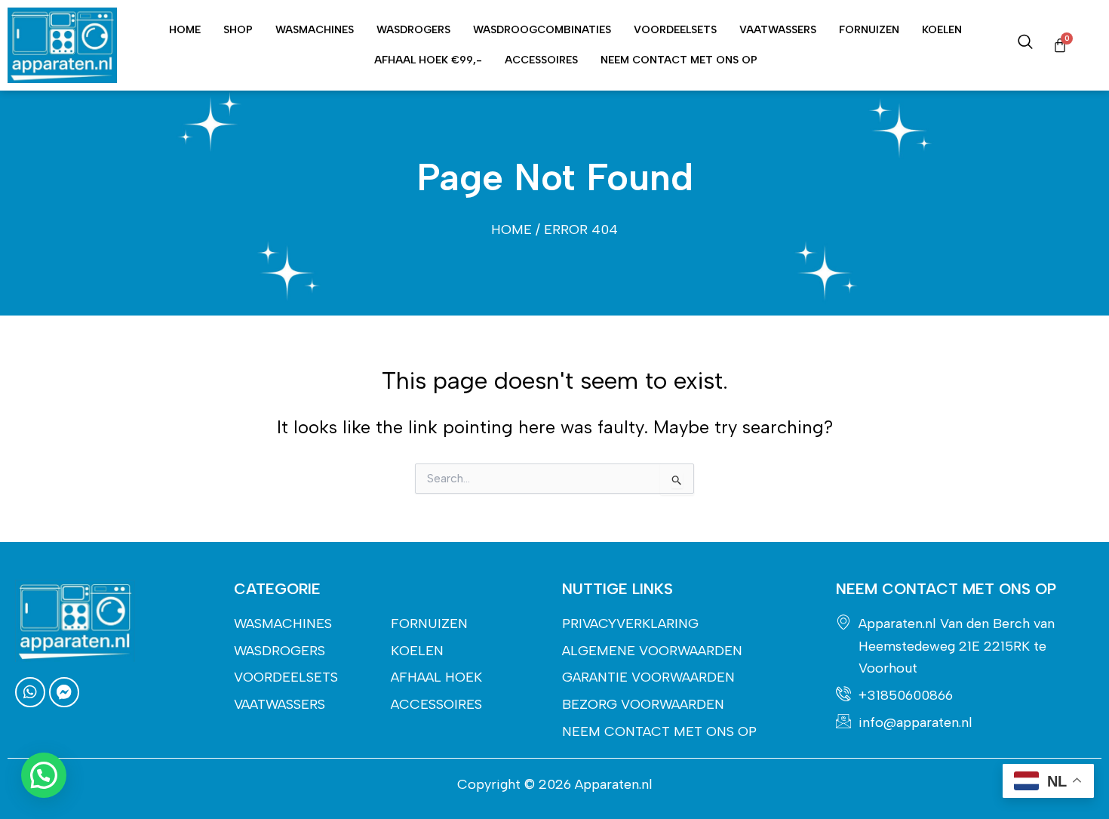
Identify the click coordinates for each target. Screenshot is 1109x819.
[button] (43, 775)
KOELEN (942, 29)
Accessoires (541, 60)
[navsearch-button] (1025, 45)
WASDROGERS (413, 29)
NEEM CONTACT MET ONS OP (679, 60)
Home (185, 29)
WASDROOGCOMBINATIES (542, 29)
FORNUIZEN (869, 29)
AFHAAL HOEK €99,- (428, 60)
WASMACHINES (314, 29)
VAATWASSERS (777, 29)
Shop (238, 29)
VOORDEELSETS (675, 29)
